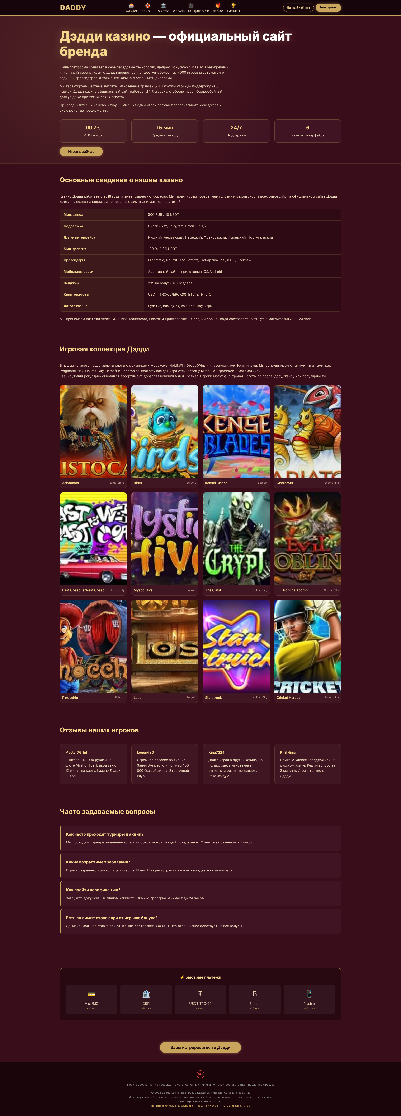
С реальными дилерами (191, 8)
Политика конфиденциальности (172, 1105)
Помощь (147, 8)
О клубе (163, 8)
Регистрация (328, 7)
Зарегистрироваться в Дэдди (200, 1047)
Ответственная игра (236, 1105)
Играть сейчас (81, 151)
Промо (218, 8)
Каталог (132, 8)
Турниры (233, 8)
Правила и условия (208, 1105)
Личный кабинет (298, 7)
